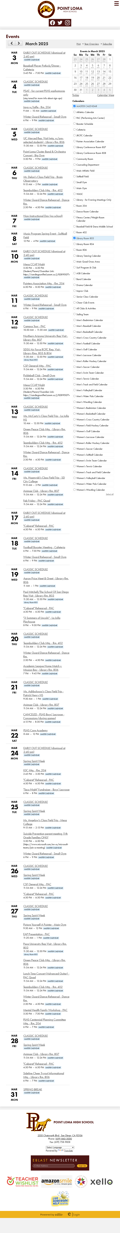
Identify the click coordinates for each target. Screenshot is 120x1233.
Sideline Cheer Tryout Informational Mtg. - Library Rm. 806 (43, 1075)
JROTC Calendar (84, 135)
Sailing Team (82, 314)
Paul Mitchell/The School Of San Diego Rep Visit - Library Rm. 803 (46, 594)
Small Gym (81, 182)
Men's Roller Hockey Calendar (91, 361)
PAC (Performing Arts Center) (90, 118)
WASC (79, 194)
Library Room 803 (85, 238)
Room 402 (81, 232)
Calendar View (105, 95)
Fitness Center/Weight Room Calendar (90, 219)
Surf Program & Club (86, 267)
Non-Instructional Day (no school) (43, 216)
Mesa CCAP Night (34, 264)
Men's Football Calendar (88, 343)
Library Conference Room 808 (91, 153)
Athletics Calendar (85, 112)
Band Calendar (83, 279)
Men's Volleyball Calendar (89, 390)
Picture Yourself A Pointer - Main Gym (44, 925)
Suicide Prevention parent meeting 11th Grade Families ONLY (45, 835)
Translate (68, 1150)
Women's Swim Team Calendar (91, 460)
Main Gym (81, 188)
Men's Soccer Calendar (88, 367)
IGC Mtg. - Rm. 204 (34, 770)
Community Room (84, 159)
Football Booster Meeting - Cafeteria (44, 547)
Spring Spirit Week (34, 761)
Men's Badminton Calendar (89, 320)
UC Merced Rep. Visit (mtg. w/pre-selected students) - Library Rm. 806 (44, 140)
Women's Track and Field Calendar (93, 472)
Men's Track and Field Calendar (92, 384)
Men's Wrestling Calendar (89, 402)
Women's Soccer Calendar (89, 448)
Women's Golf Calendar (88, 431)
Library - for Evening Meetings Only (93, 199)
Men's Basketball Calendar (89, 332)
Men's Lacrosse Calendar (88, 355)
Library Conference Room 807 (91, 147)
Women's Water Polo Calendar (91, 483)
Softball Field (82, 176)
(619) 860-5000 (63, 1138)
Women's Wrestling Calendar (90, 489)
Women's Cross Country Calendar (92, 419)
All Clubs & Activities (86, 308)
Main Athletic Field (85, 170)
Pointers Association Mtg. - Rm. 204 (43, 283)
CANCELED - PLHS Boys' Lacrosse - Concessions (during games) (43, 716)
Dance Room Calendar (87, 211)
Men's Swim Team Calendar (90, 372)
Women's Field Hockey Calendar (92, 425)
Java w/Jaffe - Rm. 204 (37, 107)
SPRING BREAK (32, 1089)
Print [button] (79, 44)
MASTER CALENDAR (86, 106)
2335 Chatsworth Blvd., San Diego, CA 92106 (60, 1135)
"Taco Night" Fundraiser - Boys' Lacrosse (46, 789)
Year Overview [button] (91, 44)
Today (75, 95)
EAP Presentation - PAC (36, 934)
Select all (110, 494)
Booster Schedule (84, 124)
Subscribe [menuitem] (107, 44)
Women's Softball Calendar (89, 454)
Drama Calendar (84, 285)
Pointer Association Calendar (90, 141)
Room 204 (81, 205)
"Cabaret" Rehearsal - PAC (38, 526)
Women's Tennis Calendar (89, 466)
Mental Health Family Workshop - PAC (45, 1010)
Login (73, 1214)
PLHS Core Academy (35, 730)
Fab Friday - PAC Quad (36, 501)
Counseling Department (87, 164)
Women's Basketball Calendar (90, 413)
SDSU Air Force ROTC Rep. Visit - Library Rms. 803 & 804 (42, 351)
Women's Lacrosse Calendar (90, 437)
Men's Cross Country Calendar (91, 337)
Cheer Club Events (85, 302)
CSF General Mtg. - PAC (37, 366)
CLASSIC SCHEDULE (35, 82)
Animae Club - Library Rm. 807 (41, 491)
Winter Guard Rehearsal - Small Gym (44, 117)
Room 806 (81, 250)
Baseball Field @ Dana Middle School (94, 226)
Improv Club (82, 291)
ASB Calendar (83, 273)
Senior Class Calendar (87, 296)
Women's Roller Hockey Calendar (92, 443)
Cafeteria (80, 129)
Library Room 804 (85, 244)
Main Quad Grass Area (88, 261)
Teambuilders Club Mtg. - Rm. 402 (43, 190)
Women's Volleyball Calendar (90, 478)
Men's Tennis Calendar (87, 378)
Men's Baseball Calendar (88, 326)
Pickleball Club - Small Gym (39, 375)
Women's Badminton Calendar (91, 408)
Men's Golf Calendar (86, 349)
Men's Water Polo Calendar (89, 396)
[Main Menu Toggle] (116, 3)
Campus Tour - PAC (34, 326)
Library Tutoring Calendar (88, 255)
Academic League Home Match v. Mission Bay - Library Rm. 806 (42, 668)
